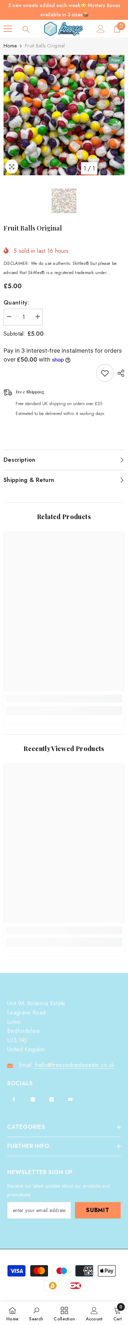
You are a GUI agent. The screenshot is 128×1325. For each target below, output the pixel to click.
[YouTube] (70, 1099)
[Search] (26, 29)
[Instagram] (32, 1099)
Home (10, 45)
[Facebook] (14, 1099)
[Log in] (101, 29)
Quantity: (16, 302)
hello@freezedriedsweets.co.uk (73, 1065)
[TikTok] (51, 1099)
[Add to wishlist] (105, 373)
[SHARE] (119, 373)
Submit (98, 1210)
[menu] (8, 28)
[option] (64, 115)
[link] (64, 699)
